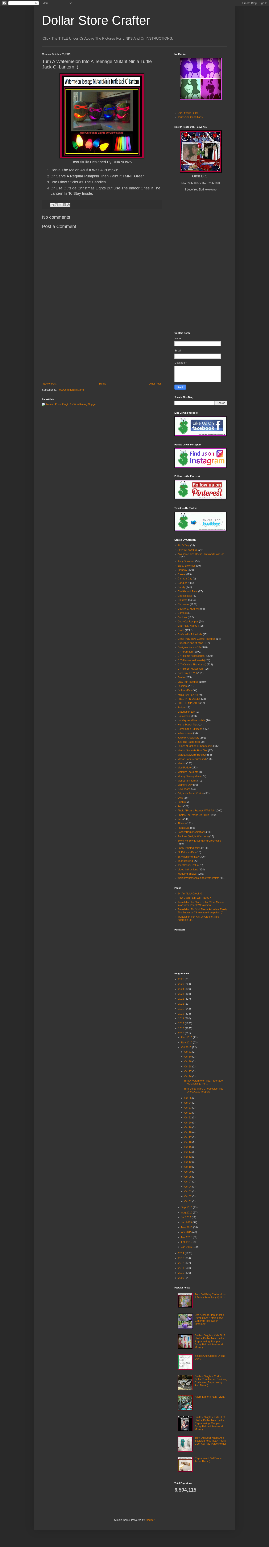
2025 (181, 984)
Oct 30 (188, 1056)
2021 (181, 1003)
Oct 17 (188, 1137)
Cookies (182, 617)
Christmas (183, 604)
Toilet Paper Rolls (188, 865)
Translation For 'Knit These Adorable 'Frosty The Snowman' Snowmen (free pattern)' (202, 911)
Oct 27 (188, 1071)
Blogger (149, 1520)
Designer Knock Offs (189, 647)
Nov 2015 (187, 1042)
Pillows (182, 823)
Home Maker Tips (188, 724)
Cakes (181, 574)
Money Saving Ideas (189, 776)
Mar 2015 (187, 1237)
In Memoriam (185, 733)
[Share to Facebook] (64, 205)
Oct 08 (188, 1176)
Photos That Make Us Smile (193, 815)
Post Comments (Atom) (71, 389)
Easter (181, 677)
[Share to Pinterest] (68, 205)
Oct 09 (188, 1171)
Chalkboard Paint (188, 591)
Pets (180, 806)
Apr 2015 (186, 1232)
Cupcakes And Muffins (190, 643)
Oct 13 (188, 1157)
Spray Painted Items (189, 848)
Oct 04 (188, 1186)
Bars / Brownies (186, 565)
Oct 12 (188, 1162)
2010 (181, 1272)
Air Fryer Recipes (187, 549)
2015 (181, 1033)
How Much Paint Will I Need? (194, 897)
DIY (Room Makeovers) (191, 668)
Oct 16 (188, 1142)
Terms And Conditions (190, 117)
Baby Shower (185, 561)
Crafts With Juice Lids (190, 634)
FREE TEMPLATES (189, 703)
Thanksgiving (185, 860)
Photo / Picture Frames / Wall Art (196, 810)
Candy (181, 587)
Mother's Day (185, 784)
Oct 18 (188, 1132)
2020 (181, 1008)
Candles (182, 583)
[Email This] (52, 205)
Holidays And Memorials (191, 720)
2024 (181, 989)
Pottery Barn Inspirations (192, 832)
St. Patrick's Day (187, 852)
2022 (181, 998)
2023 (181, 993)
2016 (181, 1028)
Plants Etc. (184, 827)
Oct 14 (188, 1152)
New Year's (184, 789)
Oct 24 (188, 1102)
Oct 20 (188, 1122)
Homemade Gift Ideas (190, 729)
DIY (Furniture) (186, 651)
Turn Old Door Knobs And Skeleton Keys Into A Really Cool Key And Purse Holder (210, 1440)
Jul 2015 (186, 1217)
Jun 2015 (187, 1222)
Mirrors (182, 763)
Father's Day (185, 690)
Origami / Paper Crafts (190, 793)
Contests (183, 612)
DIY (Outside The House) (192, 664)
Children (182, 600)
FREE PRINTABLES (189, 698)
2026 (181, 979)
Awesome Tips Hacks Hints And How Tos (201, 554)
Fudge (181, 707)
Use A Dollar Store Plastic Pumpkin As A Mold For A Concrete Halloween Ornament (209, 1320)
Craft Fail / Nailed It (188, 625)
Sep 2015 (187, 1207)
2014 (181, 1253)
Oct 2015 (186, 1047)
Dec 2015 (187, 1037)
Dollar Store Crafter (96, 20)
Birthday (182, 569)
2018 (181, 1018)
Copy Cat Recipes (188, 621)
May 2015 (187, 1227)
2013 (181, 1258)
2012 (181, 1262)
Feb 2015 (187, 1242)
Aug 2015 (187, 1212)
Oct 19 (188, 1127)
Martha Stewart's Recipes (192, 754)
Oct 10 (188, 1166)
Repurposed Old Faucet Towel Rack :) (208, 1460)
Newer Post (49, 383)
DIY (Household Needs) (191, 660)
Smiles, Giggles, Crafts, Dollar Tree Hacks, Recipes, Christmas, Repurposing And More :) (211, 1381)
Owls (180, 797)
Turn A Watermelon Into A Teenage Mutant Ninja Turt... (203, 1082)
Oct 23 (188, 1107)
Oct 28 (188, 1066)
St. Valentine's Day (188, 856)
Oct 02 (188, 1196)
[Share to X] (60, 205)
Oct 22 (188, 1112)
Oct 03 (188, 1191)
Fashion (182, 686)
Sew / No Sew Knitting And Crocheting (199, 840)
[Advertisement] (101, 350)
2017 (181, 1023)
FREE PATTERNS (188, 694)
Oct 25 (188, 1098)
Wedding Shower (187, 873)
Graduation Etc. (186, 711)
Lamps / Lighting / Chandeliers (195, 746)
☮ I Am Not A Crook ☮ (190, 893)
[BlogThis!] (56, 205)
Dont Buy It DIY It (187, 673)
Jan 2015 (187, 1246)
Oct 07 (188, 1181)
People (182, 801)
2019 (181, 1013)
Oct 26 (188, 1076)
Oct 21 (188, 1117)
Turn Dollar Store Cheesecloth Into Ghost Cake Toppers (203, 1090)
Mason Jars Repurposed (192, 759)
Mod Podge (184, 767)
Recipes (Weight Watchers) (193, 836)
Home (102, 383)
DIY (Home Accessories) (191, 655)
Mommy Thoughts (188, 772)
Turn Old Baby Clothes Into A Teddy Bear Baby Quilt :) (210, 1296)
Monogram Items (187, 780)
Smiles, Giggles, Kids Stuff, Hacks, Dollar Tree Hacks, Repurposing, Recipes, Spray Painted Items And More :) (210, 1341)
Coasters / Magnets (189, 608)
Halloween (184, 716)
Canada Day (185, 578)
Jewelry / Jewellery (188, 737)
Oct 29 (188, 1061)
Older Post (155, 383)
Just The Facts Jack (189, 741)
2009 (181, 1277)
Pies (180, 819)
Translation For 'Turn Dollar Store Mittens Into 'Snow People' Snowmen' (201, 904)
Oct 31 (188, 1051)
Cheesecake (185, 595)
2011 (181, 1268)
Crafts (181, 630)
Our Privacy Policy (188, 112)
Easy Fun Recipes (188, 681)
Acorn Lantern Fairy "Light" (210, 1396)
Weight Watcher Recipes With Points (198, 878)
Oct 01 (188, 1201)
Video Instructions (188, 869)
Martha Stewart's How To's (192, 750)
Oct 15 (188, 1147)
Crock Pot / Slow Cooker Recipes (196, 638)
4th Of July (184, 545)
